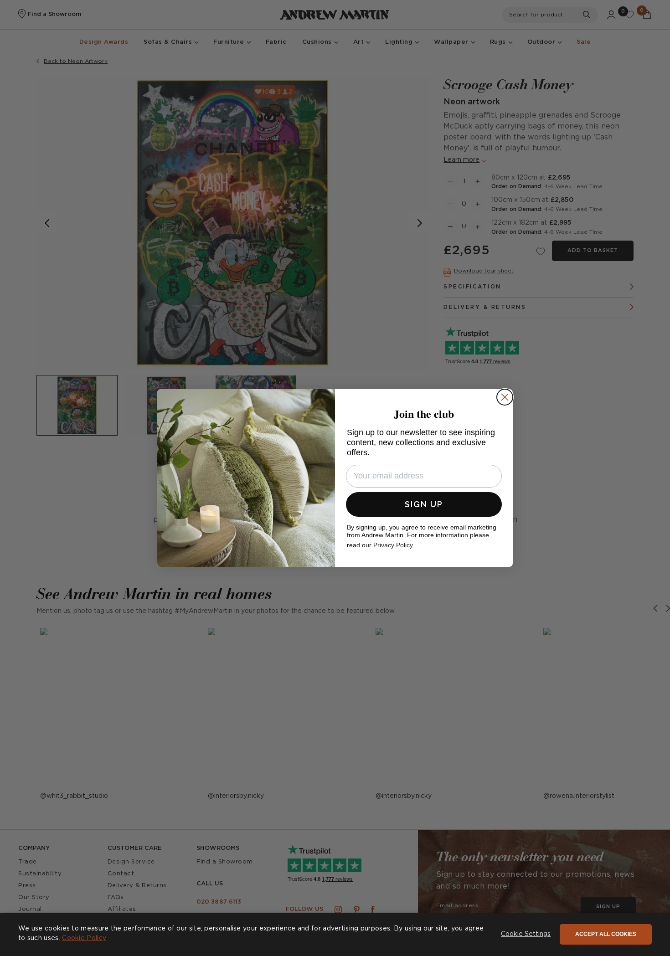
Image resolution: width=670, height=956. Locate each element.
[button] (526, 934)
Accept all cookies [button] (605, 934)
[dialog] (335, 934)
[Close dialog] (505, 397)
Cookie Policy (84, 938)
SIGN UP (424, 504)
